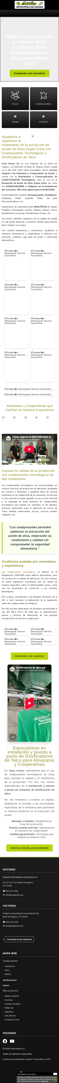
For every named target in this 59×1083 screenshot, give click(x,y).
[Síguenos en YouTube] (12, 1041)
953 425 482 (12, 891)
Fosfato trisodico (13, 1003)
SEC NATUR (10, 1015)
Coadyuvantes (13, 13)
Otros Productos (38, 13)
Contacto (46, 13)
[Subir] (55, 1079)
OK (55, 1074)
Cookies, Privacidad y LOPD (38, 1059)
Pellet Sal (9, 1007)
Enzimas (9, 999)
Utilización (10, 966)
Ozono (29, 13)
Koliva (8, 974)
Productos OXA (12, 1019)
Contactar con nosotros (29, 73)
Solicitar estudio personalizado (29, 847)
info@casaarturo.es (14, 894)
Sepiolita (9, 1011)
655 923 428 (12, 922)
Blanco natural (12, 996)
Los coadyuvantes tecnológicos (18, 572)
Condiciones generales (13, 1059)
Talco (7, 970)
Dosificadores (21, 13)
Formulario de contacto (19, 939)
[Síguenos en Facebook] (5, 1041)
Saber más (44, 1081)
